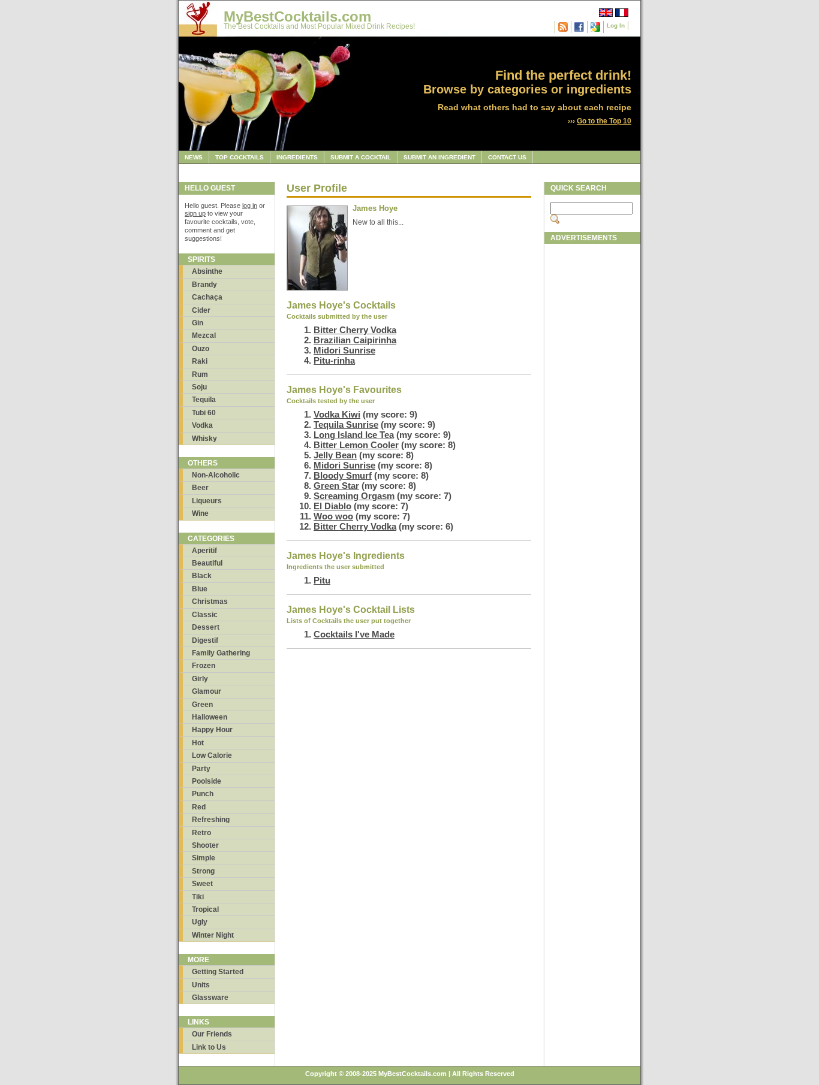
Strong (203, 871)
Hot (198, 743)
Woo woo (333, 516)
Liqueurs (207, 501)
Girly (200, 679)
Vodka (202, 425)
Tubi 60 (204, 413)
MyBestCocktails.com (297, 16)
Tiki (198, 897)
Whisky (204, 438)
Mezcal (204, 335)
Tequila (204, 399)
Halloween (209, 717)
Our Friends (212, 1034)
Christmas (210, 601)
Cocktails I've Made (354, 634)
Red (199, 807)
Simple (203, 858)
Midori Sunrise (344, 350)
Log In (616, 25)
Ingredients (297, 157)
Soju (199, 387)
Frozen (203, 665)
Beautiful (207, 563)
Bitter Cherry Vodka (355, 330)
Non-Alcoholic (216, 475)
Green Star (336, 485)
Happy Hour (212, 730)
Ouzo (200, 348)
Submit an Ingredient (439, 157)
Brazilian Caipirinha (355, 340)
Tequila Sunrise (346, 424)
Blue (199, 589)
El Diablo (332, 506)
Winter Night (213, 935)
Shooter (205, 845)
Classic (205, 614)
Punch (202, 794)
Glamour (206, 691)
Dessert (205, 627)
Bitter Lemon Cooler (356, 445)
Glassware (210, 997)
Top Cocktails (239, 157)
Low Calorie (212, 755)
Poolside (206, 781)
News (194, 157)
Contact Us (507, 157)
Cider (201, 310)
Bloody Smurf (343, 475)
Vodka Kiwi (337, 414)
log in (249, 205)
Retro (201, 833)
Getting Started (217, 972)
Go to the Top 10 (604, 121)
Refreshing (211, 819)
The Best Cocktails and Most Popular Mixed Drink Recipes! (319, 26)
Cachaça (207, 297)
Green (202, 704)
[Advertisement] (592, 429)
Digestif (205, 640)
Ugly (199, 922)
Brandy (204, 284)
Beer (200, 487)
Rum (200, 374)
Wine (200, 513)
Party (201, 768)
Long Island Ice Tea (354, 435)
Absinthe (207, 271)
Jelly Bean (335, 455)
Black (202, 576)
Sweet (202, 884)
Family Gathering (221, 653)
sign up (195, 213)
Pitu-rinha (334, 360)
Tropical (205, 909)
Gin (197, 323)
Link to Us (209, 1047)
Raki (199, 361)
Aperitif (204, 550)
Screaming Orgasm (354, 496)
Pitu (322, 580)
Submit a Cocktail (360, 157)
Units (201, 985)
